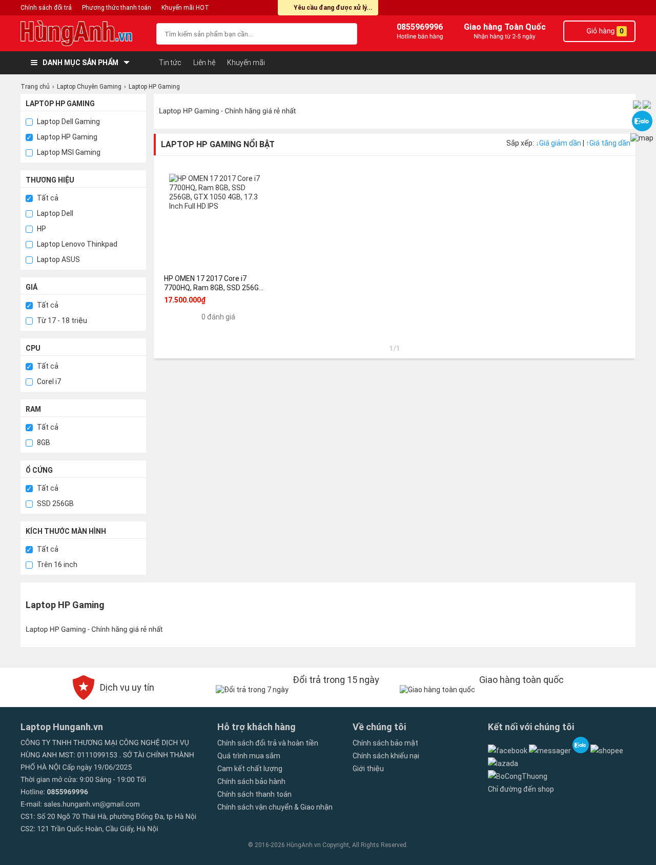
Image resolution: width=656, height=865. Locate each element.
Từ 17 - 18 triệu (61, 320)
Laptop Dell (54, 213)
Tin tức (170, 62)
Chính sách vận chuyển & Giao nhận (275, 807)
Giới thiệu (368, 769)
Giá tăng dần (608, 143)
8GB (42, 442)
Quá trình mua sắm (248, 756)
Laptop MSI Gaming (67, 152)
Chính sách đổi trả (46, 7)
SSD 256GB (54, 503)
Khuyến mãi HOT (185, 7)
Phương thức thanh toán (116, 7)
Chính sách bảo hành (251, 781)
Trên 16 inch (56, 564)
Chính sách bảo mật (385, 743)
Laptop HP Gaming (66, 137)
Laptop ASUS (57, 259)
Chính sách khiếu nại (386, 756)
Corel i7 (48, 381)
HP (40, 229)
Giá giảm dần (559, 143)
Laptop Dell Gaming (67, 121)
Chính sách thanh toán (254, 794)
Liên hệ (204, 62)
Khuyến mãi (246, 62)
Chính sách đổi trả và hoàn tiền (267, 743)
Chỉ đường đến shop (521, 789)
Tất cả (46, 198)
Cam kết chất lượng (249, 769)
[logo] (83, 33)
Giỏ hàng (604, 31)
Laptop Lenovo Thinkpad (76, 244)
